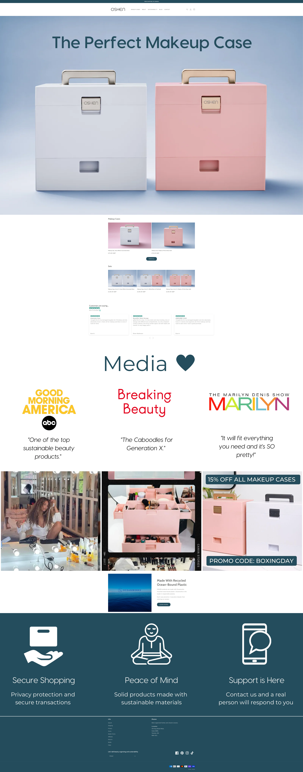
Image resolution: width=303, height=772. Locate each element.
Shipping (110, 725)
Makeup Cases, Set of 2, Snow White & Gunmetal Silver (121, 289)
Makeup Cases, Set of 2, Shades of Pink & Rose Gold (178, 289)
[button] (187, 9)
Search (110, 722)
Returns (110, 739)
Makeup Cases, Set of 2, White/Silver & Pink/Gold (149, 289)
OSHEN (193, 769)
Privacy (110, 728)
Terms (109, 731)
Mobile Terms (111, 734)
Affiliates (110, 736)
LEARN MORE (163, 604)
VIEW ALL (151, 258)
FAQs (109, 745)
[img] (152, 308)
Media (109, 742)
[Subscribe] (135, 756)
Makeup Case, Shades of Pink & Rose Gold (162, 250)
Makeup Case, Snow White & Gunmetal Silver (119, 250)
